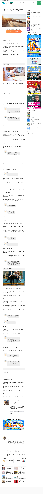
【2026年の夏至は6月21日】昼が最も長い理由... (35, 128)
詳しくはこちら (13, 31)
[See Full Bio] (14, 409)
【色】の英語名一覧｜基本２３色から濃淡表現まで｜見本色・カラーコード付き (36, 16)
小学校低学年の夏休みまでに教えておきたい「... (36, 124)
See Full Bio (12, 409)
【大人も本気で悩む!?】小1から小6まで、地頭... (35, 113)
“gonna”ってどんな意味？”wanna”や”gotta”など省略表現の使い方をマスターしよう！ (36, 24)
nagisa (8, 436)
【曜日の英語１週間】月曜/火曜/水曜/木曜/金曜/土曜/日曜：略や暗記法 (35, 13)
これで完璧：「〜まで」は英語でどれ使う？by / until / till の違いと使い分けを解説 (36, 29)
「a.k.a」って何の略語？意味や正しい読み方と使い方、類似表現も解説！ (35, 20)
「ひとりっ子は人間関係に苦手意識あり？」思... (35, 116)
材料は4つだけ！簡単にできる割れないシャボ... (36, 120)
